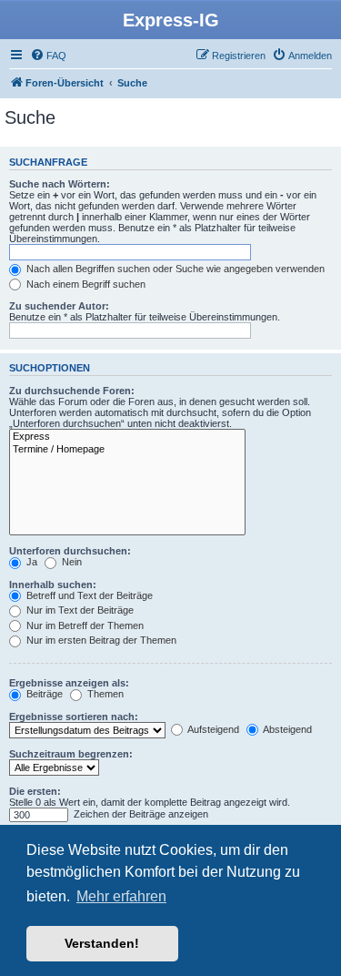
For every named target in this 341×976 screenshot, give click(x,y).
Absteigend (286, 729)
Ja (30, 561)
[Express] (127, 437)
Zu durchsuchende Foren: (72, 390)
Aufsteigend (212, 729)
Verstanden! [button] (102, 943)
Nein (70, 561)
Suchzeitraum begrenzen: (71, 753)
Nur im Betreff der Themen (84, 625)
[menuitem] (48, 55)
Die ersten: (35, 791)
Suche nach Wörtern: (59, 183)
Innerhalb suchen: (52, 584)
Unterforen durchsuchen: (70, 550)
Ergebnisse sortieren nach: (73, 716)
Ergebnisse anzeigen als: (69, 682)
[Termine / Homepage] (127, 449)
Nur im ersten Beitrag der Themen (100, 640)
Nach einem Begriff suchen (84, 284)
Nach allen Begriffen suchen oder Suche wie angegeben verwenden (174, 268)
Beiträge (43, 693)
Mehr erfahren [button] (121, 896)
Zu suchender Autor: (59, 305)
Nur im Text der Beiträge (79, 610)
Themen (104, 693)
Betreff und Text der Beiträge (88, 595)
